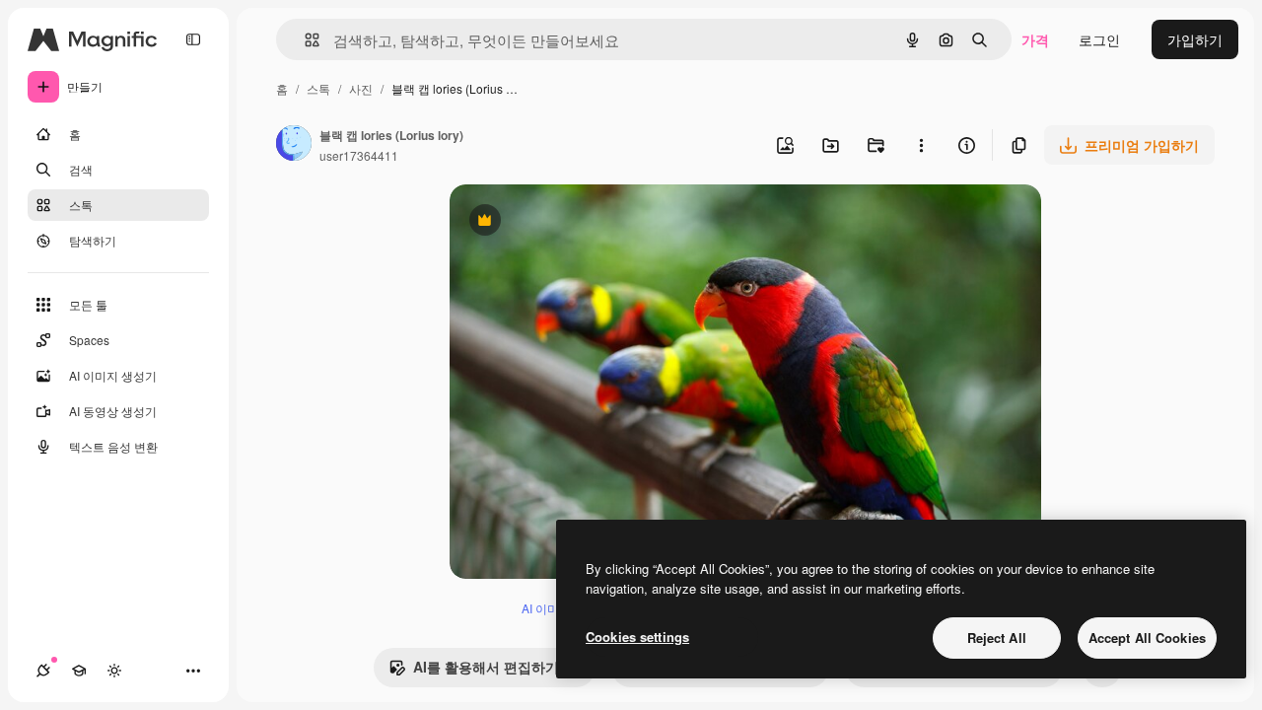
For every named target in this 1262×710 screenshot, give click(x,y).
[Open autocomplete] (304, 40)
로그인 (1099, 39)
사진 (361, 88)
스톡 (318, 88)
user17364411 (358, 155)
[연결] (43, 670)
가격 (1035, 39)
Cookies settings (637, 636)
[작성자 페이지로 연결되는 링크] (294, 145)
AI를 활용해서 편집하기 (473, 671)
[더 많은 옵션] (921, 145)
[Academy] (79, 670)
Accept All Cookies (1147, 637)
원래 (563, 222)
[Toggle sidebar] (193, 39)
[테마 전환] (114, 670)
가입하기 (1195, 39)
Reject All (996, 637)
